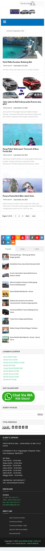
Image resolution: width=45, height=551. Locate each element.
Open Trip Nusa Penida (17, 518)
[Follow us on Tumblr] (3, 242)
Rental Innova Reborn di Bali (13, 362)
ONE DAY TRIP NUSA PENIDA (18, 529)
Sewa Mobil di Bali (10, 357)
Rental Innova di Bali (10, 374)
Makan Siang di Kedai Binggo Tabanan (23, 328)
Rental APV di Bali (9, 379)
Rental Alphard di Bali (11, 371)
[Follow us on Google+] (13, 237)
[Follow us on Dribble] (27, 237)
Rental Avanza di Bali (11, 377)
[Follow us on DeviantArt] (32, 237)
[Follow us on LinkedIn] (8, 242)
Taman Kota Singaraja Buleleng (21, 319)
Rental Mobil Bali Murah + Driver (21, 291)
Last (33, 216)
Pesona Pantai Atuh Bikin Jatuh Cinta (18, 196)
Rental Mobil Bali (14, 533)
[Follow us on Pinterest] (37, 237)
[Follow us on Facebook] (3, 237)
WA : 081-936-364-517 (11, 502)
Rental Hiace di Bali (10, 359)
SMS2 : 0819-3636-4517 (12, 500)
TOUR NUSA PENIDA (15, 522)
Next (27, 216)
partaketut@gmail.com (11, 505)
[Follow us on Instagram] (41, 237)
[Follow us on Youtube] (22, 237)
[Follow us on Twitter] (8, 237)
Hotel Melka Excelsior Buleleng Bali (17, 62)
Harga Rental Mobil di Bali (12, 368)
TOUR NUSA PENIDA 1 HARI (18, 526)
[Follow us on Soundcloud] (13, 242)
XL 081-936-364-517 (11, 497)
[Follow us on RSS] (17, 237)
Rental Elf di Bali (9, 365)
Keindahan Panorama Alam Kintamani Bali (25, 264)
